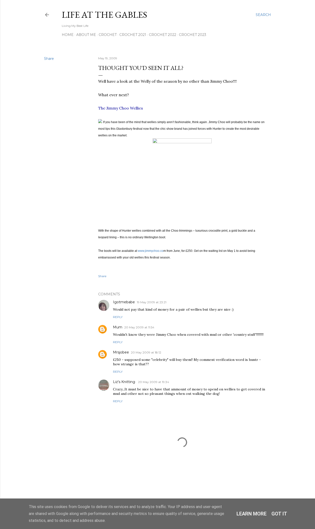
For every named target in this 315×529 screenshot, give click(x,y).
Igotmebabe (124, 302)
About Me (86, 34)
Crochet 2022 (162, 34)
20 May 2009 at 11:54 (139, 327)
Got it (279, 514)
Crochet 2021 (132, 34)
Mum (117, 327)
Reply (118, 317)
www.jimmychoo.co (150, 251)
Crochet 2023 (192, 34)
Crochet (108, 34)
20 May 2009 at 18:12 (146, 352)
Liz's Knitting (124, 382)
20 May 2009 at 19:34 (153, 382)
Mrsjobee (121, 352)
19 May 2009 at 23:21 (151, 302)
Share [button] (49, 58)
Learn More (251, 514)
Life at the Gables (104, 14)
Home (68, 34)
